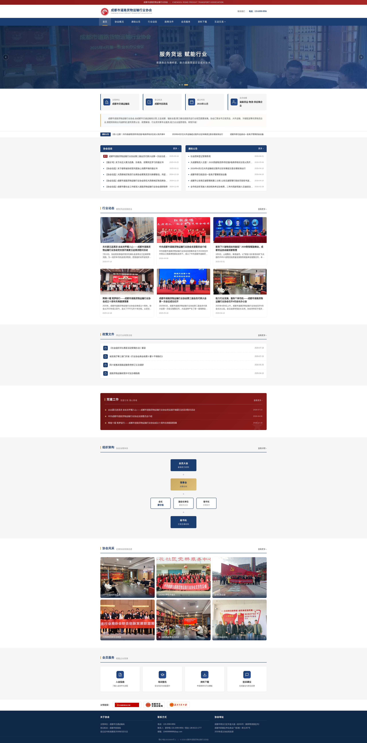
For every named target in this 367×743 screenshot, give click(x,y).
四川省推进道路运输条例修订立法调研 (127, 365)
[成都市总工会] (178, 705)
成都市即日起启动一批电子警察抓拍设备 (236, 134)
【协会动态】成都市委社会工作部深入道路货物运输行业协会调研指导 (136, 186)
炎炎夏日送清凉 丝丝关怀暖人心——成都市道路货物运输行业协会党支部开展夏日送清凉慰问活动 (183, 410)
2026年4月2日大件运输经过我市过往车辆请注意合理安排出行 (187, 134)
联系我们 (241, 11)
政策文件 (169, 21)
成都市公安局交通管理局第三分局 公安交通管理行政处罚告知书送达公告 (222, 180)
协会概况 (119, 21)
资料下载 (202, 21)
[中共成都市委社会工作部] (127, 705)
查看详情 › (262, 448)
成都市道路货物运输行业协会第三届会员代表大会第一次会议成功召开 (138, 156)
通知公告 (135, 21)
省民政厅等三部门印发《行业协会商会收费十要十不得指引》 (137, 356)
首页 (105, 21)
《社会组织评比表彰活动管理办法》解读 (128, 348)
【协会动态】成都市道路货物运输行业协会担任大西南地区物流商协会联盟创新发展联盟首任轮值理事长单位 (136, 180)
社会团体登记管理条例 (201, 156)
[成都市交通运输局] (154, 705)
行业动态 (152, 21)
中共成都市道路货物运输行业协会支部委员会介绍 (183, 416)
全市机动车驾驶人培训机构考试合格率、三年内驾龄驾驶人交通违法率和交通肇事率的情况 (222, 186)
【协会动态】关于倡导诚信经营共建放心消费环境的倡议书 (131, 168)
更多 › (176, 148)
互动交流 (220, 21)
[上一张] (6, 57)
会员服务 (185, 21)
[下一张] (361, 57)
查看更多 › (262, 209)
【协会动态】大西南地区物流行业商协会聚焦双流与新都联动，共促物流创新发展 (136, 174)
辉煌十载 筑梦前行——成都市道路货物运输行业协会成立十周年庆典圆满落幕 (183, 423)
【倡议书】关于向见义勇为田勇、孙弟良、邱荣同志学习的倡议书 (134, 162)
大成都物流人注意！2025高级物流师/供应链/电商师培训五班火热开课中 (124, 134)
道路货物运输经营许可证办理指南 (125, 373)
